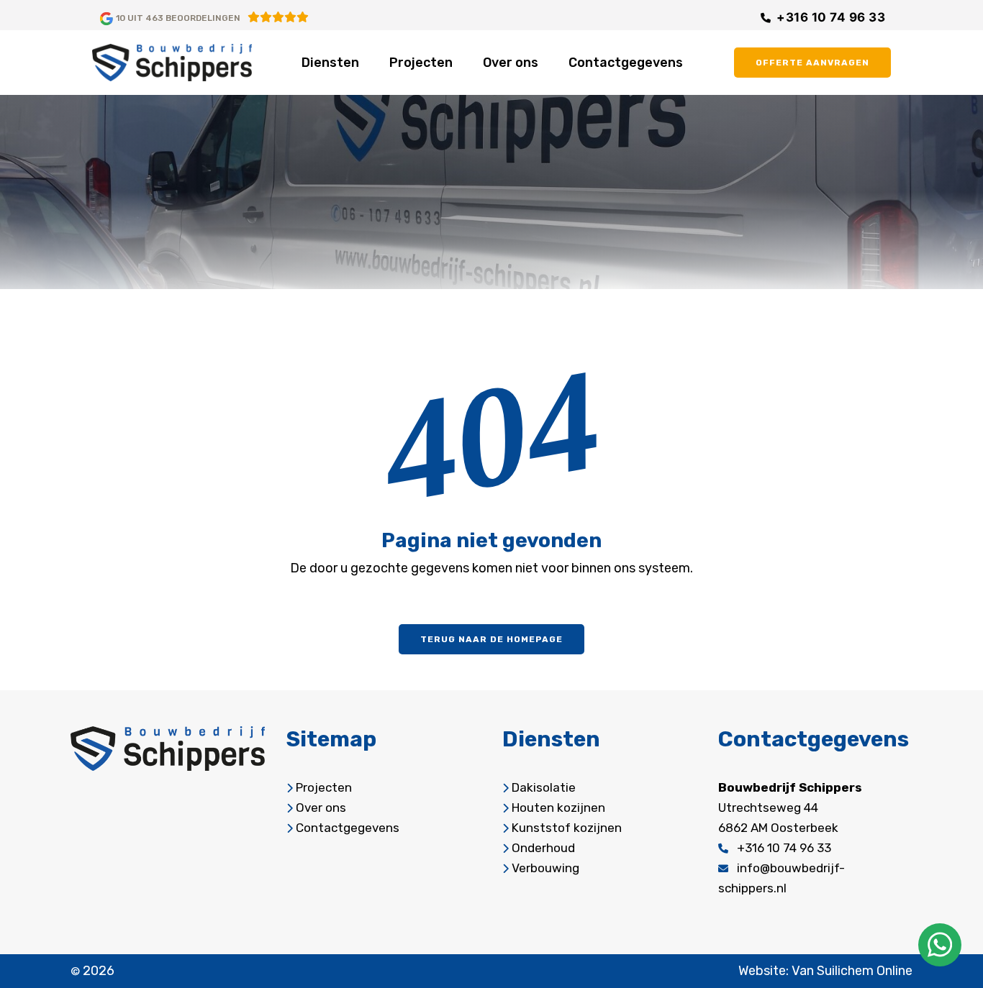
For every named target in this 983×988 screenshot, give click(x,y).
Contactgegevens (625, 62)
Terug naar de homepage (491, 639)
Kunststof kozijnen (567, 827)
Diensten (330, 62)
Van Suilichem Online (852, 971)
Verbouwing (545, 868)
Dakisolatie (544, 787)
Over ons (510, 62)
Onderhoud (543, 848)
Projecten (421, 62)
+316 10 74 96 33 (830, 17)
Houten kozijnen (558, 807)
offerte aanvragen (812, 63)
